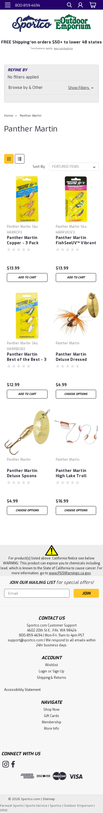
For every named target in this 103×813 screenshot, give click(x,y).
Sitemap (49, 799)
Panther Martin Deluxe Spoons (22, 473)
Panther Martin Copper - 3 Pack (22, 240)
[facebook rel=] (13, 764)
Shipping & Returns (51, 677)
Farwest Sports (11, 806)
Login (43, 671)
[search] (69, 6)
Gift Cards (51, 716)
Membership (51, 722)
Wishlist (51, 665)
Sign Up (58, 671)
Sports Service (36, 806)
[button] (51, 88)
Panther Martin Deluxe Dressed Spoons (71, 357)
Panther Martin (30, 116)
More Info (51, 728)
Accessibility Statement (22, 690)
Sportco (56, 806)
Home (8, 116)
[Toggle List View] (19, 159)
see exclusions (63, 48)
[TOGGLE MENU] (7, 5)
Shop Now (51, 709)
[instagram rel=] (5, 764)
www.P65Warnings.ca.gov (70, 573)
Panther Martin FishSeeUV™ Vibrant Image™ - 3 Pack (76, 240)
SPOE (4, 810)
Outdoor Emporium (78, 806)
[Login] (80, 6)
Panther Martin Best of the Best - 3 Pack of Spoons (26, 357)
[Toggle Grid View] (9, 159)
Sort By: (39, 166)
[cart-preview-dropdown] (92, 4)
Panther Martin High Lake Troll (71, 473)
